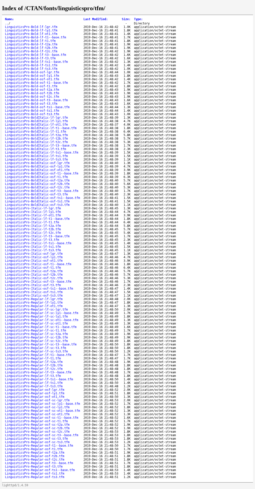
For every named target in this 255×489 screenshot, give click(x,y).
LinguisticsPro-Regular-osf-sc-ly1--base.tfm (42, 404)
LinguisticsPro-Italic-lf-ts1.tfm (33, 246)
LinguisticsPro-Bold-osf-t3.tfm (31, 103)
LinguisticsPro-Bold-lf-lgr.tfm (31, 27)
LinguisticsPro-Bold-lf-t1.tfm (30, 41)
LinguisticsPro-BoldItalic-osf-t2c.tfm (37, 187)
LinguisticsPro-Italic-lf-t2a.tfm (33, 226)
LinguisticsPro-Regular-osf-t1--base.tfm (39, 445)
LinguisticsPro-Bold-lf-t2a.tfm (31, 44)
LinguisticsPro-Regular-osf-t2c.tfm (34, 459)
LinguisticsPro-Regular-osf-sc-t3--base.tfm (41, 435)
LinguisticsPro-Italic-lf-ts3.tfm (33, 250)
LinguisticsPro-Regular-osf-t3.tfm (34, 466)
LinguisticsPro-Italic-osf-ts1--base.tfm (39, 288)
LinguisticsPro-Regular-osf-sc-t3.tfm (36, 438)
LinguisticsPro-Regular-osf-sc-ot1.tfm (37, 414)
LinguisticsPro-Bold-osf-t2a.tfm (32, 89)
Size (126, 19)
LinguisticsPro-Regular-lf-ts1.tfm (34, 383)
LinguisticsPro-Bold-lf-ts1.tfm (31, 65)
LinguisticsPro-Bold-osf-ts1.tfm (32, 110)
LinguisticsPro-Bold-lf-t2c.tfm (31, 51)
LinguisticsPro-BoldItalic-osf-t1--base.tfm (41, 173)
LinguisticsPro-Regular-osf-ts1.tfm (34, 473)
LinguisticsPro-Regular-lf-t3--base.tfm (38, 372)
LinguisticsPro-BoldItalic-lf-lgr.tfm (36, 117)
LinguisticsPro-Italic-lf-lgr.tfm (33, 208)
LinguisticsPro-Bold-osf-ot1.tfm (32, 79)
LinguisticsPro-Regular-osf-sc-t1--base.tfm (41, 417)
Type (138, 19)
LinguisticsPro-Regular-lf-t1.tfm (33, 358)
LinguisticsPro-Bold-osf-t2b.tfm (32, 93)
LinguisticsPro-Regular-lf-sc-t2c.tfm (36, 341)
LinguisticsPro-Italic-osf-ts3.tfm (34, 295)
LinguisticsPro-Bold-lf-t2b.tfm (31, 48)
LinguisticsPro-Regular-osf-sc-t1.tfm (36, 421)
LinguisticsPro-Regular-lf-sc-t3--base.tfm (40, 344)
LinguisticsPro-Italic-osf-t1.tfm (33, 267)
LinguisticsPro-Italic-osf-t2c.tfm (34, 278)
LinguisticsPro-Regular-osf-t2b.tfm (34, 456)
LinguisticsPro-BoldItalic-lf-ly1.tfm (36, 121)
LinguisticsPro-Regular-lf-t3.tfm (33, 376)
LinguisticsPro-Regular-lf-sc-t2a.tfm (36, 334)
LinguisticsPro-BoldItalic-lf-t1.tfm (35, 131)
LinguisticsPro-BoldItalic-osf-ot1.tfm (37, 170)
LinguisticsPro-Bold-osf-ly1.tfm (32, 76)
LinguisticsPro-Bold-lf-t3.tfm (30, 58)
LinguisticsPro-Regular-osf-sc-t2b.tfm (37, 428)
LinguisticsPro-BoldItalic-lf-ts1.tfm (36, 156)
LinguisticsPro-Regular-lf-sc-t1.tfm (35, 330)
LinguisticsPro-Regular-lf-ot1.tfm (34, 306)
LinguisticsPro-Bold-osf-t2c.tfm (32, 96)
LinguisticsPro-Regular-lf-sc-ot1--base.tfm (41, 320)
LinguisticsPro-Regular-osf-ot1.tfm (34, 397)
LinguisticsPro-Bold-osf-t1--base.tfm (36, 82)
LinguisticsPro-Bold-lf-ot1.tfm (31, 34)
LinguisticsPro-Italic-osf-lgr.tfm (34, 253)
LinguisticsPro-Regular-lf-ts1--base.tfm (39, 379)
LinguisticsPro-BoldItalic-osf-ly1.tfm (37, 166)
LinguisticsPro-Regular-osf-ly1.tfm (34, 393)
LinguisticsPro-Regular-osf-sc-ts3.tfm (37, 442)
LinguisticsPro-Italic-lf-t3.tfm (32, 240)
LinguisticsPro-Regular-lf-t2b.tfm (34, 365)
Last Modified (95, 19)
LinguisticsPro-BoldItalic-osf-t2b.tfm (37, 184)
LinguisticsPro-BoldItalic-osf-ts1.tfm (37, 201)
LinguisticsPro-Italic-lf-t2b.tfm (33, 229)
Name (9, 19)
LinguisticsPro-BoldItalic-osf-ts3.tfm (37, 205)
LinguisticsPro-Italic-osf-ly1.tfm (34, 257)
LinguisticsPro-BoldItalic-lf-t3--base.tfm (40, 145)
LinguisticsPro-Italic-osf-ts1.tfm (34, 292)
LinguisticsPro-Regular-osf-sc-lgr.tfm (37, 400)
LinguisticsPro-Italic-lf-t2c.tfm (33, 233)
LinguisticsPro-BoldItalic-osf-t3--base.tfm (41, 191)
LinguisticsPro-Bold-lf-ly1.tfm (31, 30)
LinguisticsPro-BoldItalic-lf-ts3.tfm (36, 159)
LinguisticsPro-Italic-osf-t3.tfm (33, 285)
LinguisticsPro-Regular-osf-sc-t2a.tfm (37, 424)
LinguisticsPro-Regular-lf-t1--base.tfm (38, 355)
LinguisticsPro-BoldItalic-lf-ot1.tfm (36, 124)
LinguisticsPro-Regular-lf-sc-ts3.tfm (36, 351)
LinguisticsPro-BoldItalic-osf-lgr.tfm (37, 163)
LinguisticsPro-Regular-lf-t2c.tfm (34, 369)
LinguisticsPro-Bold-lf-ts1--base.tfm (36, 62)
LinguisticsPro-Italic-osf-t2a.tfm (34, 271)
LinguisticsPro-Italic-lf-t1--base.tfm (37, 219)
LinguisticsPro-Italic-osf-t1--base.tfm (38, 264)
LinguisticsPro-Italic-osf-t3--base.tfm (38, 281)
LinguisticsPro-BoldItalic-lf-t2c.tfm (36, 142)
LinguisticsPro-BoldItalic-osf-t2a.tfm (37, 180)
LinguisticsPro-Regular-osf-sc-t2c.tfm (37, 431)
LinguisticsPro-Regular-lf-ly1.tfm (34, 302)
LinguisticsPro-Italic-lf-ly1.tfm (33, 212)
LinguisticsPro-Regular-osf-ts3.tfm (34, 477)
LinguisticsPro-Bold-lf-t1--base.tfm (35, 37)
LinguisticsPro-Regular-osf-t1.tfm (34, 449)
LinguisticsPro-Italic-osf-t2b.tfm (34, 274)
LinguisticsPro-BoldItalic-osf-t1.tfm (36, 177)
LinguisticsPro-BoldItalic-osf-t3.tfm (36, 194)
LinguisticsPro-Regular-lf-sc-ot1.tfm (36, 323)
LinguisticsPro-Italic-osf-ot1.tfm (34, 260)
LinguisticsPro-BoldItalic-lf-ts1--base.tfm (41, 152)
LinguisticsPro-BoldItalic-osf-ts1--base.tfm (42, 198)
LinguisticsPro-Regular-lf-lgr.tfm (34, 299)
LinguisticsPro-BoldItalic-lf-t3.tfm (35, 149)
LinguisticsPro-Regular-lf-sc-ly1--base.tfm (41, 313)
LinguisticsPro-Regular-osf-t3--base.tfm (39, 463)
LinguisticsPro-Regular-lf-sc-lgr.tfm (36, 309)
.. (6, 23)
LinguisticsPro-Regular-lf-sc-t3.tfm (35, 348)
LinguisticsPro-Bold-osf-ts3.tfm (32, 114)
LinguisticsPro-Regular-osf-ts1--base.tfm (40, 470)
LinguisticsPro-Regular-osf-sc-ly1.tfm (37, 407)
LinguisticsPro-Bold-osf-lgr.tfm (32, 72)
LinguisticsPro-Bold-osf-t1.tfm (31, 86)
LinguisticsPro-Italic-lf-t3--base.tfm (37, 236)
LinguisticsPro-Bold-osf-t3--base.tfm (36, 100)
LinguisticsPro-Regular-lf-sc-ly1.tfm (36, 316)
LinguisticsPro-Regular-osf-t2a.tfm (34, 452)
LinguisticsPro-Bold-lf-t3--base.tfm (35, 55)
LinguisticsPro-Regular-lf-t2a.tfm (34, 362)
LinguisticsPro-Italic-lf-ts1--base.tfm (38, 243)
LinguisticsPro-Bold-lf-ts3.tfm (31, 69)
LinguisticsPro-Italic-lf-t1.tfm (32, 222)
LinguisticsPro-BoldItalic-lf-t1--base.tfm (40, 128)
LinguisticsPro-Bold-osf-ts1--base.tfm (37, 107)
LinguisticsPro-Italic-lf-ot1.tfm (33, 215)
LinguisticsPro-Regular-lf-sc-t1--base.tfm (40, 327)
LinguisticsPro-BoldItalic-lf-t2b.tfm (36, 138)
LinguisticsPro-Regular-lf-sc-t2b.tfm (36, 337)
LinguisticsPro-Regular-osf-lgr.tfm (34, 390)
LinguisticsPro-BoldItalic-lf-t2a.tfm (36, 135)
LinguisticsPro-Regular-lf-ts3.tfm (34, 386)
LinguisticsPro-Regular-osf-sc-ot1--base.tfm (42, 410)
